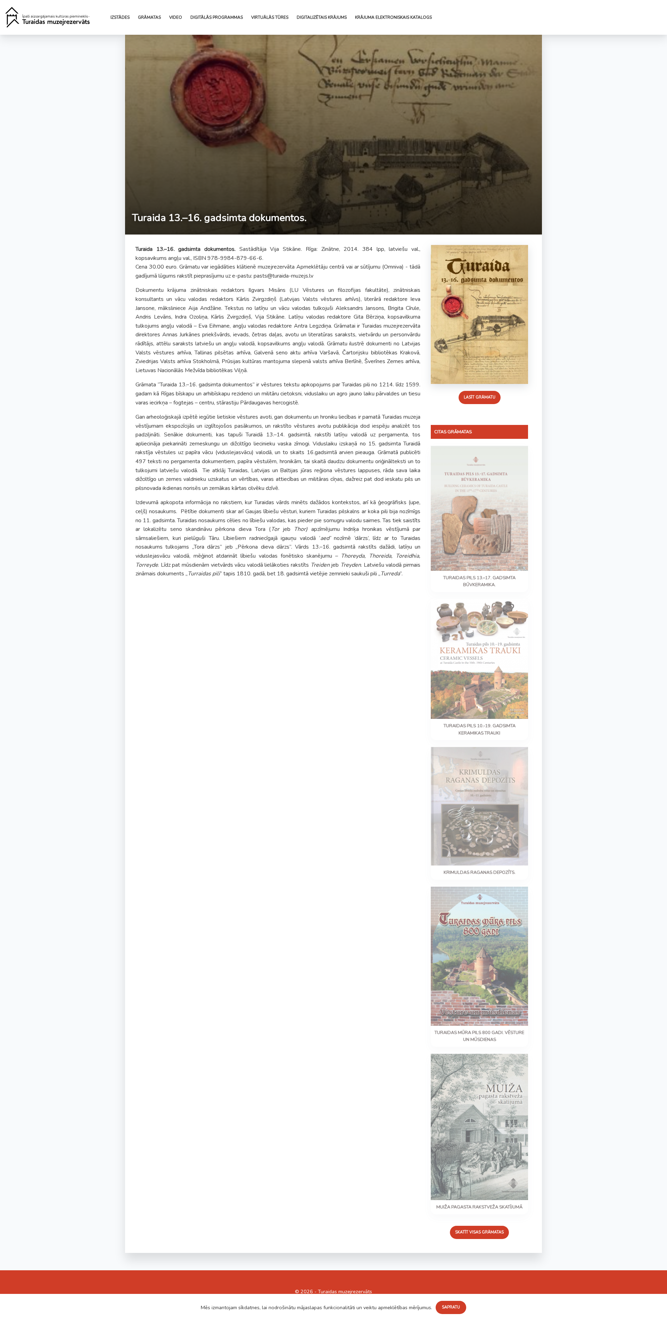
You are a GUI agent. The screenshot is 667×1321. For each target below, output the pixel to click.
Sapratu (451, 1307)
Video (175, 17)
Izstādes (120, 17)
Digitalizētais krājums (322, 17)
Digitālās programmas (216, 17)
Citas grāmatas (453, 432)
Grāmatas (149, 17)
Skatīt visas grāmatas (479, 1232)
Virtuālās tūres (269, 17)
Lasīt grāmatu (479, 397)
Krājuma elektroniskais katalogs (393, 17)
